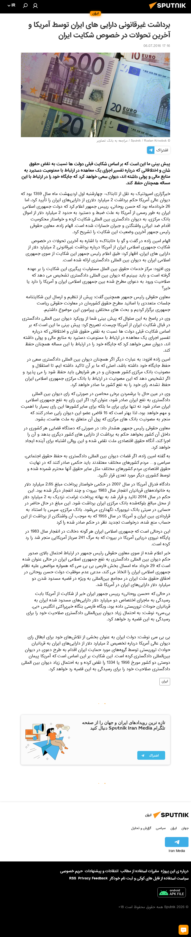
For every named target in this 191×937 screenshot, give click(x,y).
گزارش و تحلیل (141, 828)
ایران (165, 682)
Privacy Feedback (93, 878)
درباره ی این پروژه (175, 871)
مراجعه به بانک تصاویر (112, 141)
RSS (72, 878)
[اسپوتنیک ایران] (169, 10)
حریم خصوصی (71, 871)
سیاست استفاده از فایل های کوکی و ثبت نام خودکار (149, 878)
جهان (185, 828)
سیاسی (161, 828)
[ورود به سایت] (35, 5)
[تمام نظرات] (184, 930)
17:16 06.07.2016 (156, 46)
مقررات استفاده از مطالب (139, 871)
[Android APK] (172, 893)
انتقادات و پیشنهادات (101, 871)
